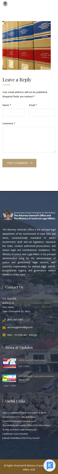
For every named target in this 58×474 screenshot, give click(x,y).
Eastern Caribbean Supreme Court (19, 421)
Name (6, 105)
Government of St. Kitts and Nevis (18, 416)
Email (33, 105)
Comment (8, 123)
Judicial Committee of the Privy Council (20, 438)
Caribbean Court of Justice (15, 433)
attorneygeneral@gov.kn (20, 327)
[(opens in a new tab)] (9, 363)
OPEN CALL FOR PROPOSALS (32, 360)
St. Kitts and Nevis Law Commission (19, 429)
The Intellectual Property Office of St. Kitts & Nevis (26, 425)
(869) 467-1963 (15, 319)
